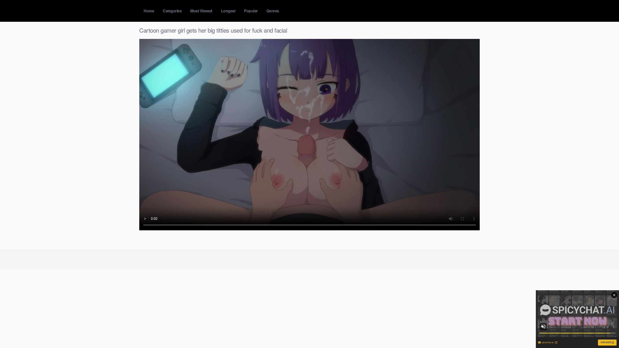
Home (149, 11)
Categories (172, 11)
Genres (272, 11)
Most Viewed (201, 11)
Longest (228, 11)
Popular (251, 11)
